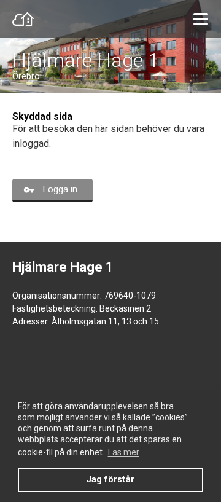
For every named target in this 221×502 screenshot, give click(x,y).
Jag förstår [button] (110, 479)
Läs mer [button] (123, 452)
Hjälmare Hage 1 (85, 60)
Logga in (60, 189)
